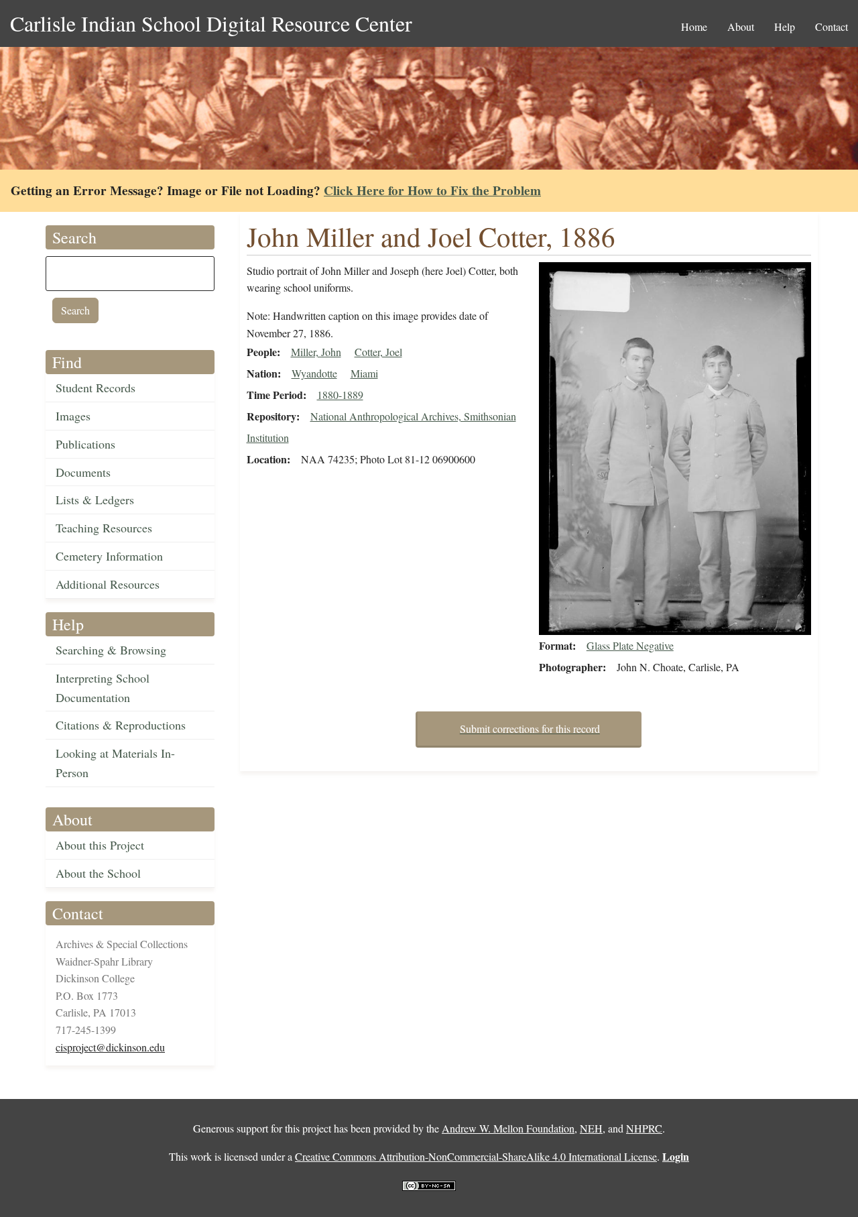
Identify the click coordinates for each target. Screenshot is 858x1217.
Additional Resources (108, 584)
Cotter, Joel (378, 352)
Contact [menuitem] (831, 26)
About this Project (100, 845)
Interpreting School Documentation (102, 687)
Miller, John (316, 352)
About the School (98, 873)
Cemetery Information (109, 556)
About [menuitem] (740, 26)
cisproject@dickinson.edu (110, 1047)
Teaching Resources (104, 528)
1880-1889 (340, 395)
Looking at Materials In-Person (115, 762)
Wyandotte (314, 373)
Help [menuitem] (784, 26)
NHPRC (644, 1128)
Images (73, 416)
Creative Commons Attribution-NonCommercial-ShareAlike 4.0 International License (476, 1156)
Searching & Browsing (111, 650)
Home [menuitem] (694, 26)
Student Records (95, 388)
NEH (591, 1128)
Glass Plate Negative (630, 645)
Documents (83, 472)
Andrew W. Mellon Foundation (508, 1128)
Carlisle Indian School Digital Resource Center (211, 23)
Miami (364, 373)
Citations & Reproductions (121, 725)
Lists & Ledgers (95, 499)
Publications (85, 444)
